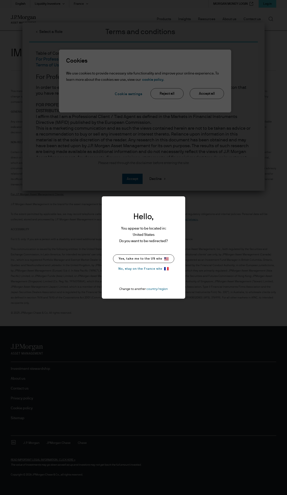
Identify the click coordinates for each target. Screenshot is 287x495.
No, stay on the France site (140, 268)
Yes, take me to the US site (140, 258)
